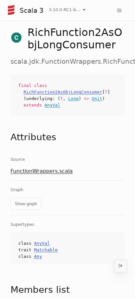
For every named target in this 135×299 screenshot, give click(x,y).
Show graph (26, 203)
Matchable (46, 249)
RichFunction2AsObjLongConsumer (63, 92)
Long (73, 98)
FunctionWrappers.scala (41, 171)
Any (38, 256)
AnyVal (52, 105)
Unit (97, 98)
